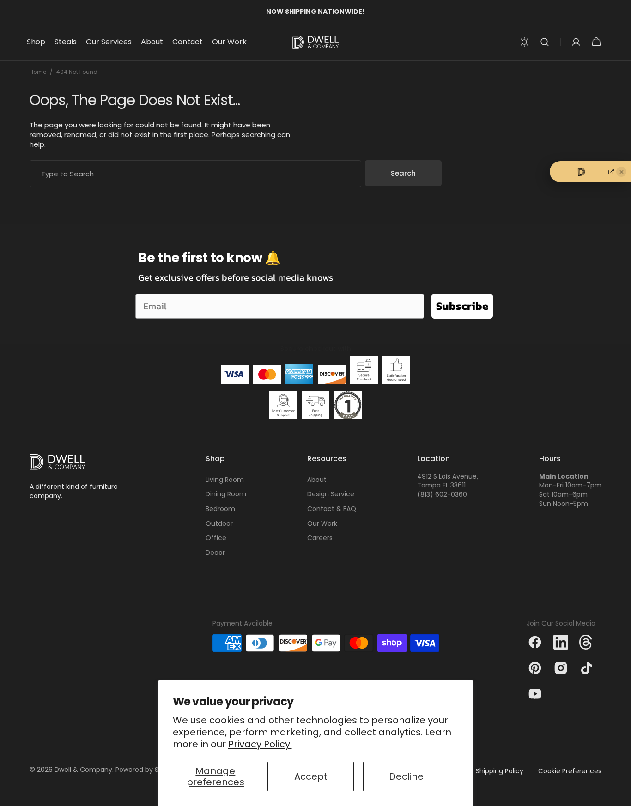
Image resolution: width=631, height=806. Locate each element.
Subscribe (462, 306)
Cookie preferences (569, 771)
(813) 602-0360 (442, 494)
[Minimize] (621, 172)
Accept (311, 776)
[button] (544, 42)
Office (216, 537)
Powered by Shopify (147, 769)
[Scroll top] (620, 795)
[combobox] (195, 173)
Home (38, 72)
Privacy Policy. (260, 744)
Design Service (330, 494)
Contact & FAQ (331, 508)
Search (403, 173)
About (317, 479)
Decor (215, 552)
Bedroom (220, 508)
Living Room (225, 479)
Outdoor (219, 523)
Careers (320, 537)
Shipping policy (499, 771)
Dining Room (226, 494)
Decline (406, 776)
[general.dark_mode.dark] (524, 42)
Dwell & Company (83, 769)
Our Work (322, 523)
